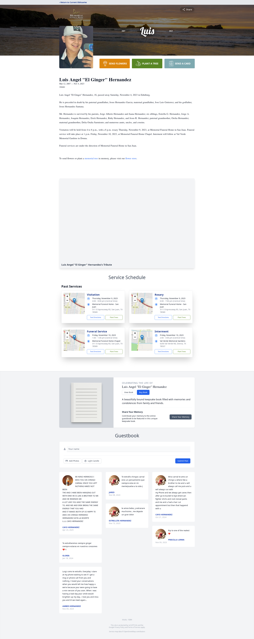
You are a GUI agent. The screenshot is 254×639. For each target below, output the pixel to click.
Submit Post (183, 461)
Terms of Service (134, 627)
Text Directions (95, 317)
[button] (74, 300)
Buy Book (143, 392)
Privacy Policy (119, 627)
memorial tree (91, 158)
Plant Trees (114, 317)
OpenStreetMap (130, 631)
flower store (131, 158)
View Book (128, 392)
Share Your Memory (180, 417)
